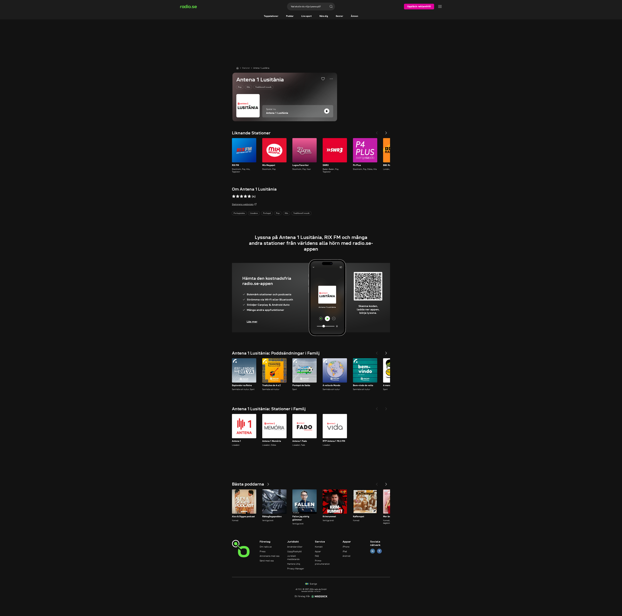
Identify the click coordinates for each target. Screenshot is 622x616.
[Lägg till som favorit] (323, 78)
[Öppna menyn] (440, 6)
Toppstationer (271, 16)
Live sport (306, 16)
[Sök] (331, 6)
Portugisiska (239, 213)
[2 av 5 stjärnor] (238, 196)
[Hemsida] (237, 68)
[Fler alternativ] (331, 79)
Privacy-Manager (295, 569)
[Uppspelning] (326, 111)
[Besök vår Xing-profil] (379, 551)
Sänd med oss (267, 561)
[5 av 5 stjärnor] (249, 196)
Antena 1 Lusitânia (277, 113)
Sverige (313, 584)
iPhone (346, 547)
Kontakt (319, 547)
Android (346, 556)
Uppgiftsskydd (294, 551)
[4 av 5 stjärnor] (245, 196)
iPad (345, 551)
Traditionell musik (263, 87)
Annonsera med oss (269, 556)
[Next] (386, 132)
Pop (240, 87)
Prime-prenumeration (322, 562)
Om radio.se (266, 547)
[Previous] (377, 132)
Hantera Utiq (293, 564)
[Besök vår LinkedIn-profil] (372, 551)
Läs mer (252, 321)
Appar (318, 551)
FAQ (317, 556)
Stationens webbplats (242, 204)
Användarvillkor (294, 547)
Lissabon (254, 213)
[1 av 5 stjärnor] (234, 196)
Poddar (290, 16)
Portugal (267, 213)
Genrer (339, 16)
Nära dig (323, 16)
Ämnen (354, 16)
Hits (248, 87)
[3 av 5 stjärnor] (241, 196)
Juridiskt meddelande (293, 557)
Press (262, 551)
